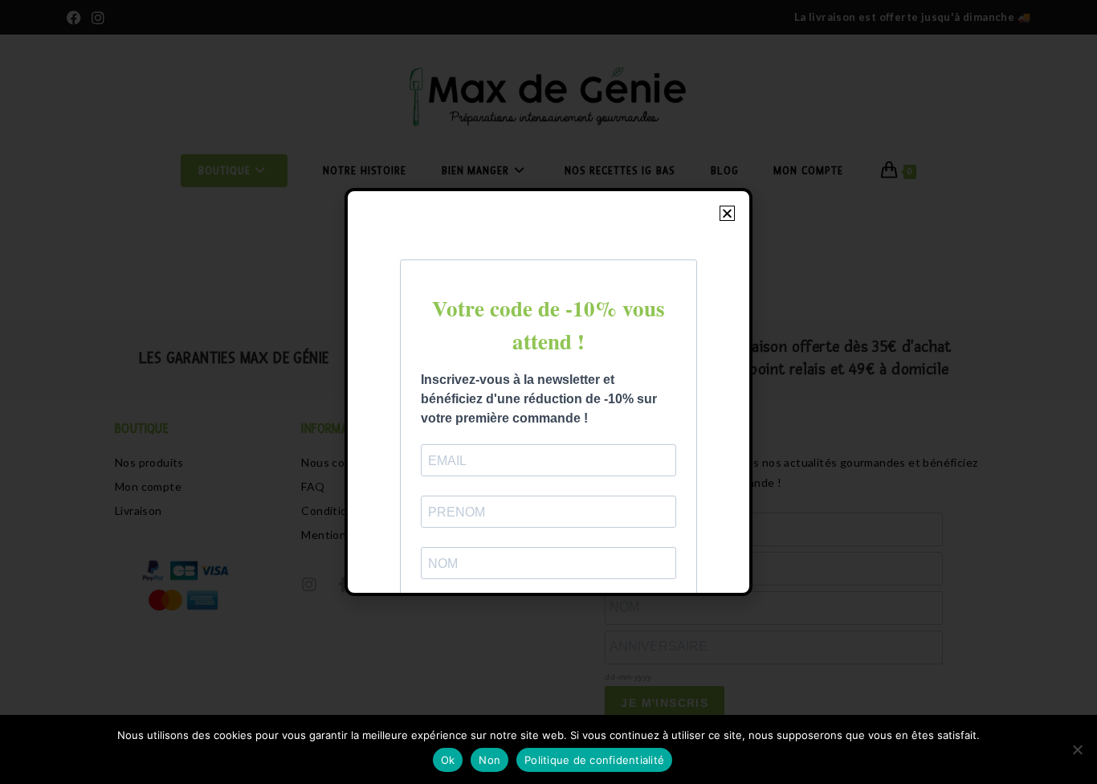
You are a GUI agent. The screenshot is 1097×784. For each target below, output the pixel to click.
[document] (548, 392)
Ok (448, 759)
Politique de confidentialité (594, 759)
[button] (727, 213)
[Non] (1077, 749)
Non (489, 759)
